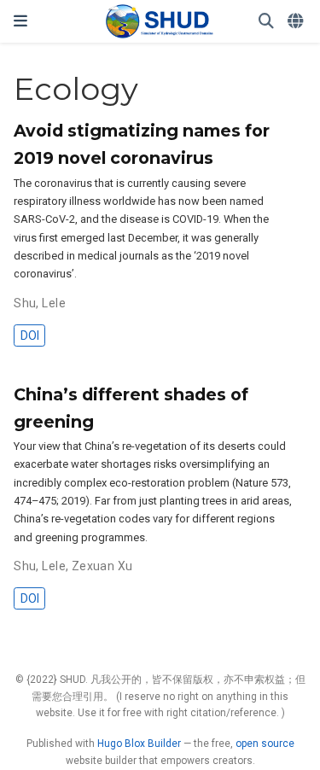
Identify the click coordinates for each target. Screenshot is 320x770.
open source (265, 744)
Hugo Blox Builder (139, 744)
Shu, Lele (40, 303)
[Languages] (297, 22)
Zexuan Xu (102, 566)
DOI (29, 335)
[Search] (266, 22)
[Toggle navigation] (20, 21)
